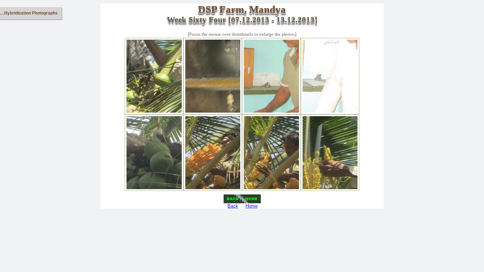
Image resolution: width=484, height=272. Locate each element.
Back (232, 206)
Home (252, 206)
